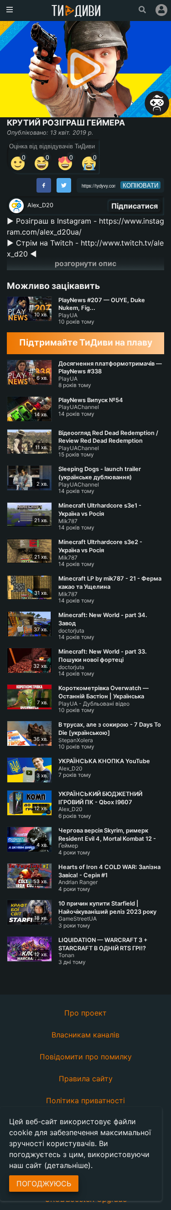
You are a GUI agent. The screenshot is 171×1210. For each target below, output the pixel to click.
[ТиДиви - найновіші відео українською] (76, 11)
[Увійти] (161, 10)
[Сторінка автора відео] (16, 206)
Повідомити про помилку (86, 1056)
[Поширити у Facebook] (43, 185)
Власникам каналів (85, 1034)
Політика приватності (85, 1100)
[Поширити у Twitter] (64, 185)
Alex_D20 (40, 205)
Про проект (85, 1012)
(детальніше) (67, 1165)
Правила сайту (86, 1078)
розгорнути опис (85, 263)
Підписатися (134, 205)
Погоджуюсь (43, 1183)
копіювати (140, 185)
